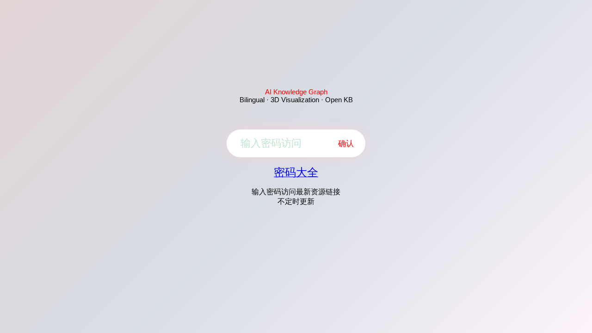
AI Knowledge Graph (296, 92)
